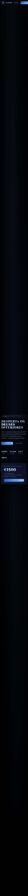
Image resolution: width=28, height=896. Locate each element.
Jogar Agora (7, 443)
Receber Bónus (14, 480)
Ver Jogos (19, 443)
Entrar (16, 2)
